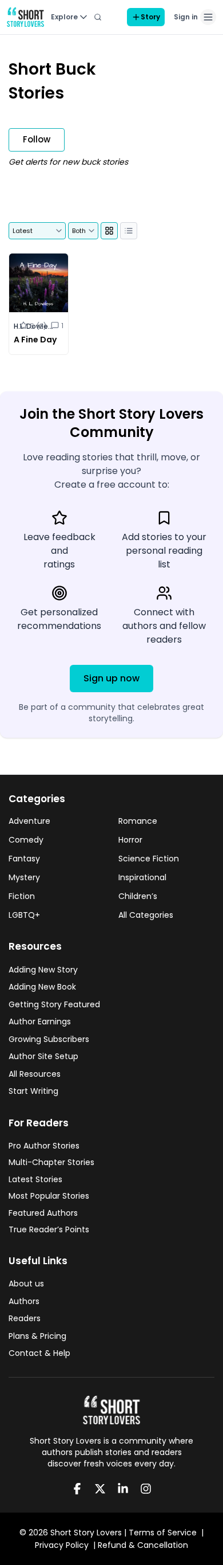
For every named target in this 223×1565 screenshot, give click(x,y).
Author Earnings (40, 1021)
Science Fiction (148, 858)
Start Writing (33, 1091)
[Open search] (98, 17)
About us (26, 1283)
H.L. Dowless (34, 326)
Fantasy (24, 858)
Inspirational (142, 877)
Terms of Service (163, 1532)
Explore (64, 17)
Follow (36, 139)
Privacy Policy (62, 1545)
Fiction (22, 896)
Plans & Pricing (37, 1336)
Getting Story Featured (54, 1004)
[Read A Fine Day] (38, 304)
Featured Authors (43, 1213)
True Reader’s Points (49, 1229)
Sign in (186, 17)
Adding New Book (42, 986)
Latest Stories (35, 1179)
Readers (25, 1318)
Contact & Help (39, 1353)
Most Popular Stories (49, 1196)
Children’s (137, 896)
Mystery (24, 877)
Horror (130, 839)
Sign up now (111, 678)
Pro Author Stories (44, 1145)
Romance (137, 821)
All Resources (35, 1074)
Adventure (29, 821)
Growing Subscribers (49, 1039)
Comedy (26, 839)
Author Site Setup (43, 1056)
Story (150, 17)
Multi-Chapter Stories (51, 1162)
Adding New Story (43, 969)
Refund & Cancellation (143, 1545)
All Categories (145, 915)
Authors (24, 1301)
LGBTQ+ (24, 915)
